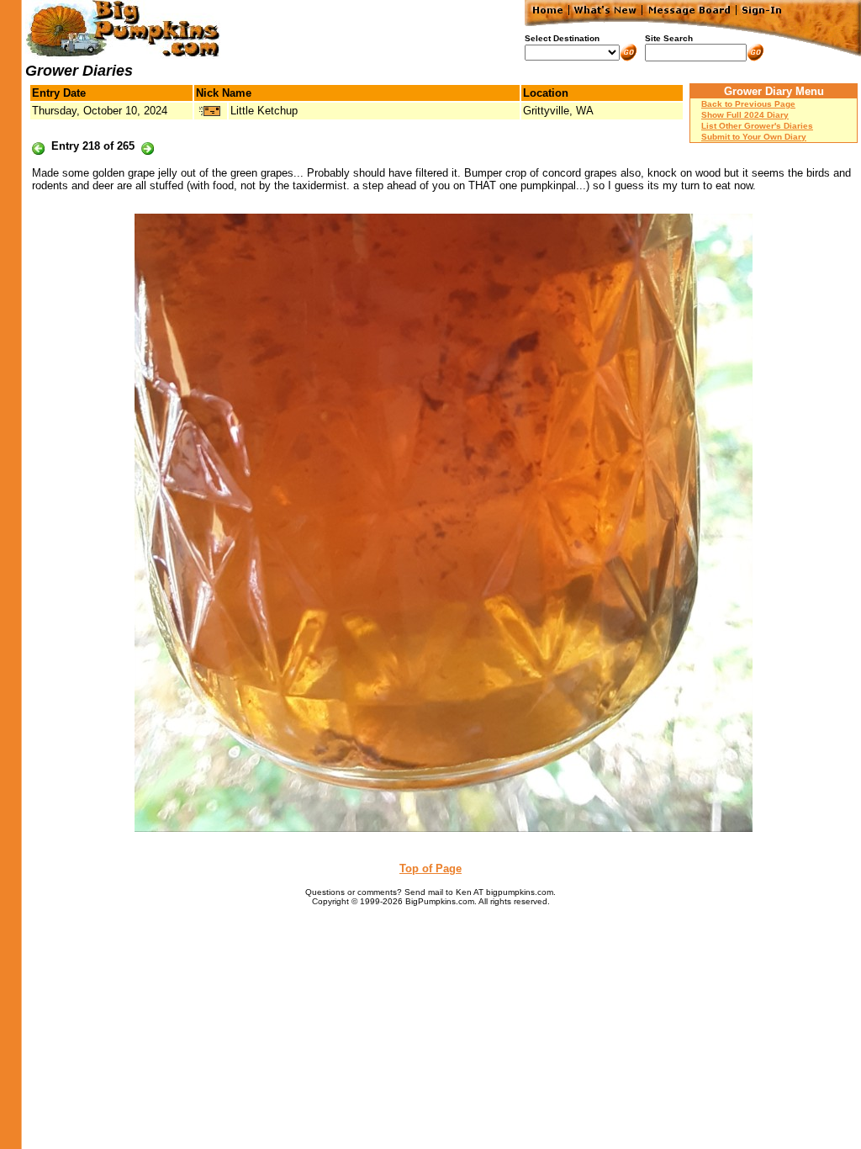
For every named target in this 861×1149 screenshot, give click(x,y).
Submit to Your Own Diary (753, 136)
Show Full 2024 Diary (745, 114)
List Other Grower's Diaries (757, 125)
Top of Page (430, 868)
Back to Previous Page (748, 104)
